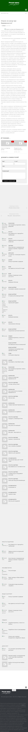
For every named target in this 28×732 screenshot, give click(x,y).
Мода (9, 266)
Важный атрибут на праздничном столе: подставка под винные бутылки (16, 657)
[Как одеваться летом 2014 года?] (4, 268)
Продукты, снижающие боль (15, 418)
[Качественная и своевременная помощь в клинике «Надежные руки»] (4, 247)
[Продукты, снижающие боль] (4, 419)
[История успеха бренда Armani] (4, 296)
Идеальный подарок (13, 302)
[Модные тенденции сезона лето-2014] (4, 275)
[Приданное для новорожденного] (20, 143)
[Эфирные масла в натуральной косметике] (4, 240)
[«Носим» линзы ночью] (4, 384)
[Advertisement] (14, 17)
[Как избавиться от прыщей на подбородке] (4, 234)
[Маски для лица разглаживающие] (4, 481)
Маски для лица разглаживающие (16, 480)
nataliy (4, 25)
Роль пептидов (12, 570)
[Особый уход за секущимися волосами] (4, 474)
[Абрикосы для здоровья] (4, 453)
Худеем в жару (12, 494)
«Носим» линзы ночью (14, 384)
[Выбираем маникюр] (4, 317)
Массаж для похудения (14, 501)
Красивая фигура (12, 458)
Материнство (4, 13)
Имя (3, 161)
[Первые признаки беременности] (4, 405)
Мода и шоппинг (12, 287)
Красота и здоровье (13, 382)
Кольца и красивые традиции (15, 261)
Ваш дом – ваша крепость (14, 432)
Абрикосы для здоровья (14, 453)
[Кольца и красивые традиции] (4, 262)
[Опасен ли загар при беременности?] (4, 377)
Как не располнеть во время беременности (15, 391)
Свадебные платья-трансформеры (16, 629)
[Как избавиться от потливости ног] (4, 467)
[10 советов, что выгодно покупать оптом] (4, 255)
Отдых (9, 353)
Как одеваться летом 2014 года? (16, 268)
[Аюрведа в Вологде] (4, 282)
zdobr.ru (23, 705)
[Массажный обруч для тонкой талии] (4, 460)
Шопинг (10, 259)
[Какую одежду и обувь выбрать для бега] (4, 579)
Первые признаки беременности (16, 404)
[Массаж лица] (4, 398)
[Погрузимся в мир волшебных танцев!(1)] (4, 586)
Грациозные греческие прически (16, 330)
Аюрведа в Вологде (13, 282)
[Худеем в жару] (4, 494)
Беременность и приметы (14, 411)
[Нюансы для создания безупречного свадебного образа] (4, 638)
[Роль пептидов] (4, 572)
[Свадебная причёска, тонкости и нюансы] (4, 338)
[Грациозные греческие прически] (4, 331)
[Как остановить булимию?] (4, 446)
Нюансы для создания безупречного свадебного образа (16, 637)
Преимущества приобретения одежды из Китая (15, 349)
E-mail (16, 161)
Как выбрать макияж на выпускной (16, 289)
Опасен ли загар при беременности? (13, 378)
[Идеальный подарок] (4, 306)
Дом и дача (11, 253)
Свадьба (10, 336)
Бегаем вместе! (12, 487)
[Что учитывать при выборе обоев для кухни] (4, 650)
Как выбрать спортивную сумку (16, 361)
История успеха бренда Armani (16, 295)
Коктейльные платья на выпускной (16, 344)
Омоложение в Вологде (14, 323)
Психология (11, 223)
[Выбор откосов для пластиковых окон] (4, 664)
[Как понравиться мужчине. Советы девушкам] (4, 226)
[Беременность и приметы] (4, 412)
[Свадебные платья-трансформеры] (4, 631)
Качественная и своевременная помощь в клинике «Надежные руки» (16, 248)
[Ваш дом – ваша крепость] (4, 432)
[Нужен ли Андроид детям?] (7, 143)
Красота (10, 231)
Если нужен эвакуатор (13, 355)
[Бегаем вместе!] (4, 487)
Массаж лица (11, 398)
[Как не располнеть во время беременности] (4, 391)
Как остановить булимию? (14, 446)
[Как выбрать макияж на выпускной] (4, 289)
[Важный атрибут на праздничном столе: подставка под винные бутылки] (4, 657)
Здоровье (10, 245)
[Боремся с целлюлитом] (4, 439)
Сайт (3, 166)
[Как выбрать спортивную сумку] (4, 362)
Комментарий (5, 171)
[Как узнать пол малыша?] (4, 426)
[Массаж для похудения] (4, 501)
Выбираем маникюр (13, 317)
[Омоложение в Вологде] (4, 324)
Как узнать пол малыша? (14, 425)
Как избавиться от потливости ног (16, 466)
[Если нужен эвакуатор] (4, 355)
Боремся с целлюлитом (14, 439)
